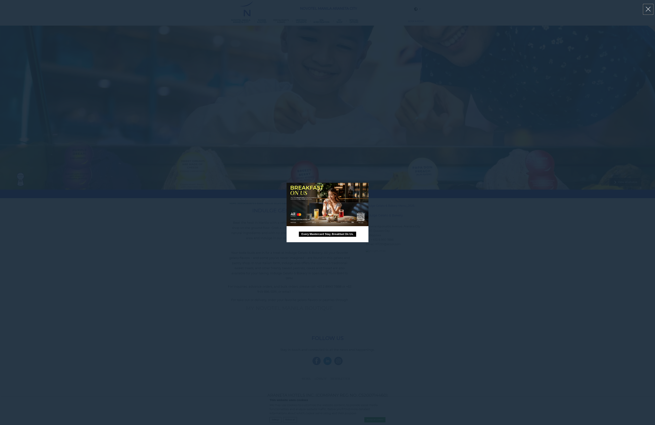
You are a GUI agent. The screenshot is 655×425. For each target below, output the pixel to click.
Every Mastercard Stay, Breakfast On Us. (327, 234)
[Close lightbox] (648, 9)
